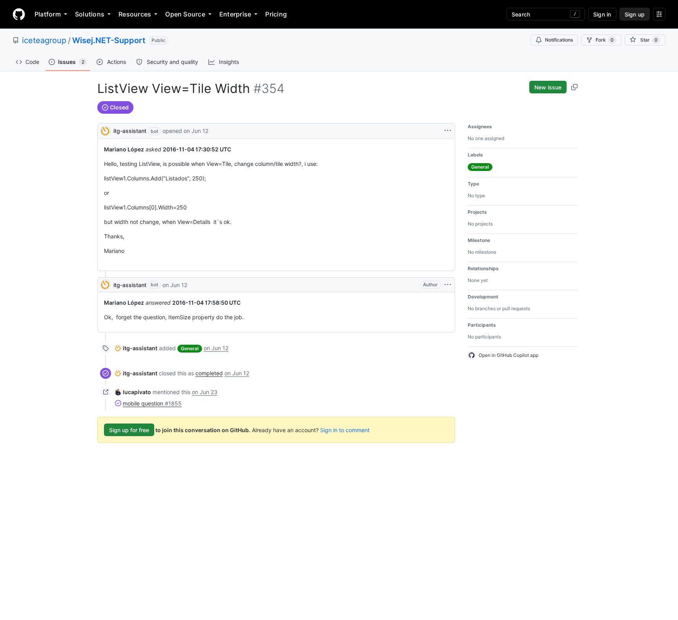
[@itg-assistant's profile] (105, 130)
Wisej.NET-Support (109, 40)
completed (209, 373)
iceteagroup (44, 40)
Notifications (559, 40)
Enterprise (235, 14)
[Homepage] (19, 14)
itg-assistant (129, 130)
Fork (605, 40)
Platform (48, 14)
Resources (134, 14)
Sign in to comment (345, 430)
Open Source (185, 14)
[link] (136, 348)
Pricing (276, 14)
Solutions (89, 14)
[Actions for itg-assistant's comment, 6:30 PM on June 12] (447, 284)
